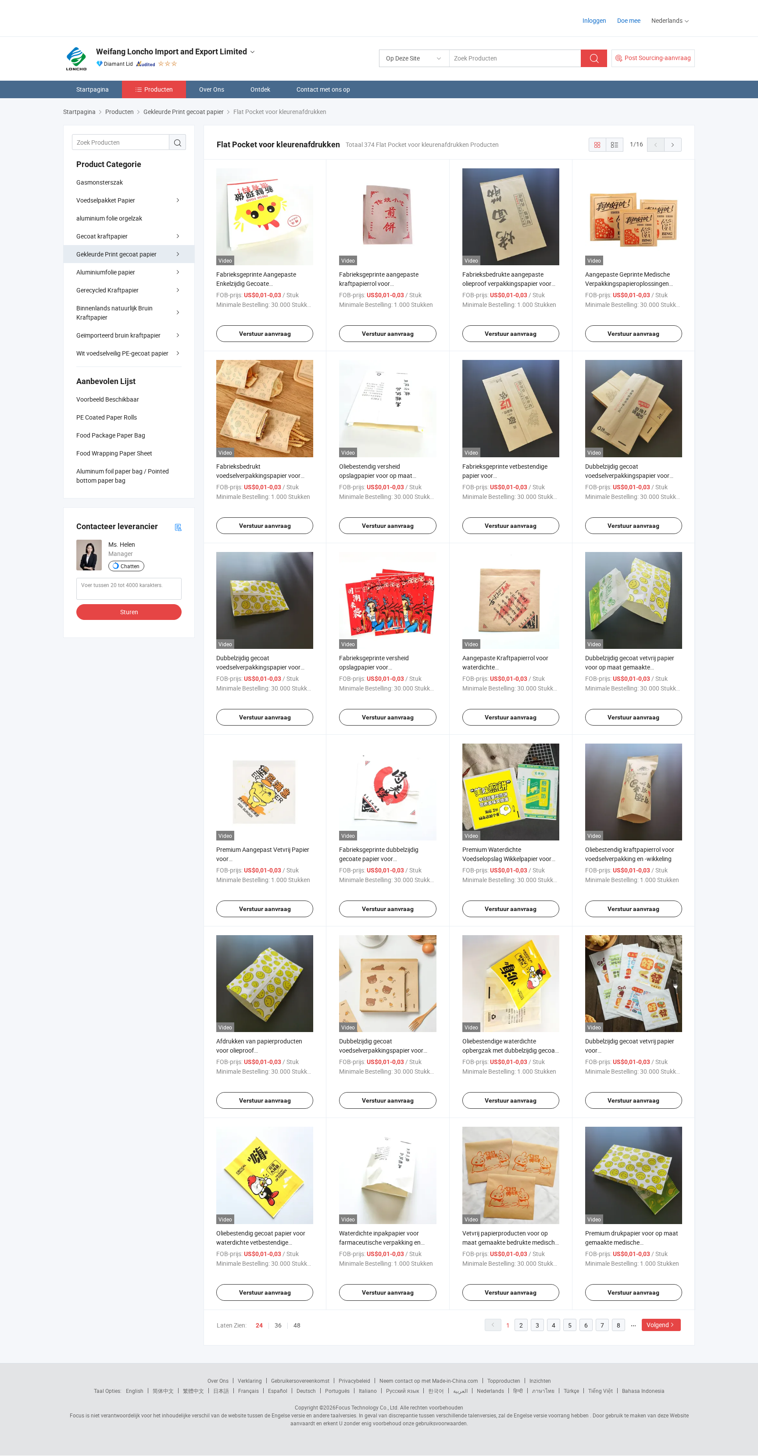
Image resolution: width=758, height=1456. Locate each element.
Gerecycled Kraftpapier (107, 290)
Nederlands (490, 1390)
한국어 (436, 1390)
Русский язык (402, 1390)
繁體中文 (193, 1390)
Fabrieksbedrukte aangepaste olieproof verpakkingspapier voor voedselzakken (506, 283)
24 (259, 1325)
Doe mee (628, 20)
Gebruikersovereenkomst (300, 1380)
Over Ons (211, 89)
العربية (460, 1390)
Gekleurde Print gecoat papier (116, 254)
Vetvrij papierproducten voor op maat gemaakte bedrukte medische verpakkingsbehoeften (510, 1242)
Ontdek (260, 89)
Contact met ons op (323, 89)
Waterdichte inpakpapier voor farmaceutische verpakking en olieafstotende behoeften (380, 1242)
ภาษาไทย (543, 1390)
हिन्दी (518, 1390)
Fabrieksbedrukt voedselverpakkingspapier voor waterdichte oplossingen (258, 475)
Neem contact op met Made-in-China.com (428, 1380)
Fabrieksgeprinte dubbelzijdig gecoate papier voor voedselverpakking (378, 858)
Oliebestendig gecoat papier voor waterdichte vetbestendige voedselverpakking (260, 1242)
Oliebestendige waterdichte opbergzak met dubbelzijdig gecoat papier (509, 1050)
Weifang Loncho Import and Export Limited (171, 51)
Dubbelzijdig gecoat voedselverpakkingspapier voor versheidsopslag (627, 475)
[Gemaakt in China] (119, 17)
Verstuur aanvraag (265, 333)
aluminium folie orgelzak (109, 218)
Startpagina (92, 89)
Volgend (658, 1325)
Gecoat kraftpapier (102, 236)
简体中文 (163, 1390)
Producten (158, 89)
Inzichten (540, 1380)
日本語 (221, 1390)
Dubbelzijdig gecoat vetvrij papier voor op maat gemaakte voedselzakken (629, 667)
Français (248, 1390)
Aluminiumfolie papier (105, 272)
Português (337, 1390)
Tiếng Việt (600, 1390)
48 (296, 1325)
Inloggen (594, 20)
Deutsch (306, 1390)
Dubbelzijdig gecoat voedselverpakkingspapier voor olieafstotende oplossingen (258, 667)
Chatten (130, 566)
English (134, 1390)
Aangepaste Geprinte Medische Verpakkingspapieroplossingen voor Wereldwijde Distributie (627, 283)
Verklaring (250, 1380)
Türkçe (571, 1390)
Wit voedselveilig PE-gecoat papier (122, 353)
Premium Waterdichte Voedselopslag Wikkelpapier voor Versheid (506, 858)
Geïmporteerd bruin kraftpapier (118, 335)
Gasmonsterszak (99, 182)
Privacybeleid (354, 1380)
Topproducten (503, 1380)
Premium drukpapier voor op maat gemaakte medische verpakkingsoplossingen (631, 1242)
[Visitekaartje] (178, 527)
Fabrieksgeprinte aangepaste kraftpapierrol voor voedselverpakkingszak (378, 283)
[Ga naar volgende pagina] (673, 144)
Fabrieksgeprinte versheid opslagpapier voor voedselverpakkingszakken (375, 667)
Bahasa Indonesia (643, 1390)
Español (277, 1390)
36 (278, 1325)
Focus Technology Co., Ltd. (367, 1407)
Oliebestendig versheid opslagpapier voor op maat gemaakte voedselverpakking (378, 475)
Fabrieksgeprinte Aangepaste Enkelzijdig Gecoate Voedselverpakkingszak (256, 283)
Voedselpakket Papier (105, 200)
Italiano (368, 1390)
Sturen (129, 612)
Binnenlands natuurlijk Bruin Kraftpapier (114, 312)
